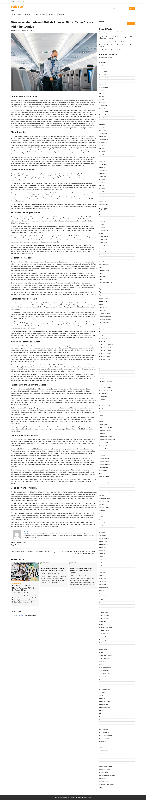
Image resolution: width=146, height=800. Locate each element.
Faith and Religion (104, 372)
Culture (101, 304)
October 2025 (102, 84)
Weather (101, 757)
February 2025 (103, 105)
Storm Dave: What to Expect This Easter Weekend (112, 41)
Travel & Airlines (103, 729)
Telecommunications (104, 707)
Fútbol (100, 418)
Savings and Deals (104, 649)
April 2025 (102, 99)
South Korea (102, 680)
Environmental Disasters (105, 347)
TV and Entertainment (105, 741)
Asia (100, 218)
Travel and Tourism (104, 732)
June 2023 (102, 152)
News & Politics (103, 596)
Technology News (103, 704)
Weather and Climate (104, 763)
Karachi (101, 519)
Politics (101, 624)
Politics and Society (104, 630)
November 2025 (103, 81)
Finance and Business (105, 387)
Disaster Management (105, 319)
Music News (102, 575)
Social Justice (102, 664)
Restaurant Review (104, 636)
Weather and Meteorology (106, 766)
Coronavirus (102, 276)
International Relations (105, 507)
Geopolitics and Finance (105, 436)
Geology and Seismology (105, 430)
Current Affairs (103, 307)
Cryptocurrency (103, 289)
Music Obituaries (103, 578)
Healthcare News (103, 467)
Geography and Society (105, 427)
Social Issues (102, 661)
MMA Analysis (102, 547)
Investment (102, 510)
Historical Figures (103, 470)
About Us (62, 14)
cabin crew (19, 545)
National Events (103, 581)
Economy (101, 329)
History (101, 473)
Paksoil (29, 30)
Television (101, 710)
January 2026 (102, 74)
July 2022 (101, 185)
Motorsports (102, 553)
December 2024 (103, 111)
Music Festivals (103, 569)
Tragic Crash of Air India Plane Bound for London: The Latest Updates (81, 571)
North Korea (102, 599)
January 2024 (102, 136)
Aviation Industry (103, 236)
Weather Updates (103, 781)
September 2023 (103, 142)
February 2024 (103, 133)
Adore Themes (87, 797)
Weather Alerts (103, 760)
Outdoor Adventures (104, 606)
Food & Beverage (103, 393)
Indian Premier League (105, 492)
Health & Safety (103, 455)
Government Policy (104, 446)
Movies (101, 556)
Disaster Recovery (104, 322)
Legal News (102, 526)
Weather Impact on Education (107, 775)
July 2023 (101, 148)
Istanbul (101, 516)
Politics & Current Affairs (105, 627)
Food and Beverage (104, 402)
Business (27, 14)
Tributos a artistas (104, 738)
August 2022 (102, 182)
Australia (101, 224)
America (101, 215)
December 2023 (103, 139)
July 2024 (101, 121)
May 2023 (101, 155)
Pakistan (101, 609)
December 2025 (103, 78)
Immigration (102, 479)
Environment (102, 341)
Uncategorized (103, 750)
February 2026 (103, 71)
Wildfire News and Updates (106, 784)
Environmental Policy (104, 359)
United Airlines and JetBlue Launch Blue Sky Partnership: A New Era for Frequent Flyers (24, 588)
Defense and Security (105, 316)
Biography (102, 248)
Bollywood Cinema (104, 251)
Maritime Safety (103, 535)
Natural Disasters (103, 587)
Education (101, 332)
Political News (102, 621)
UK (100, 744)
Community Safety (104, 270)
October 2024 (102, 115)
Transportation (103, 723)
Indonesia (101, 495)
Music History (102, 572)
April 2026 (102, 65)
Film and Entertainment (105, 381)
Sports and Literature (104, 689)
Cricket (101, 279)
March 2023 (102, 161)
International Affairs (104, 501)
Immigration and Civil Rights (106, 482)
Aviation (101, 233)
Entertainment (103, 338)
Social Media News (104, 670)
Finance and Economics (105, 390)
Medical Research (104, 538)
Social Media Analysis (105, 667)
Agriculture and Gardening (106, 211)
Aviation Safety (103, 242)
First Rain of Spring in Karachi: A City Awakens (111, 49)
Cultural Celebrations (104, 298)
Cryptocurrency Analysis (105, 292)
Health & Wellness (104, 458)
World (100, 787)
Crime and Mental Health (105, 282)
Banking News (103, 245)
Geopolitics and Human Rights (107, 439)
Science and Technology (105, 658)
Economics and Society (105, 325)
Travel (100, 726)
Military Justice (103, 541)
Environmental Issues (105, 353)
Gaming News (103, 424)
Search (101, 21)
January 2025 (102, 108)
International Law (103, 504)
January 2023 (102, 167)
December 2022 (103, 170)
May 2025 (101, 96)
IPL (100, 513)
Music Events (102, 566)
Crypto (101, 285)
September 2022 (103, 179)
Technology (52, 14)
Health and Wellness (104, 464)
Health (35, 14)
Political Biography (104, 615)
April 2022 (102, 195)
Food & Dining (103, 396)
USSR (100, 753)
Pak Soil (17, 7)
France (101, 415)
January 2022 (102, 201)
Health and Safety (104, 461)
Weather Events (103, 772)
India (100, 489)
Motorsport (102, 550)
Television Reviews (104, 713)
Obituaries (102, 603)
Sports (42, 14)
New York (101, 590)
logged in (21, 615)
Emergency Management (106, 335)
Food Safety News (104, 409)
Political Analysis (103, 612)
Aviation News (21, 542)
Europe (101, 368)
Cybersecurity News (104, 313)
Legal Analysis (103, 523)
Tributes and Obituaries (105, 735)
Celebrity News (103, 261)
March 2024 (102, 130)
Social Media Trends (104, 673)
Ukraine (101, 747)
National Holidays (103, 584)
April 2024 (102, 127)
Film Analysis (102, 378)
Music (100, 563)
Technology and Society (105, 701)
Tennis (101, 716)
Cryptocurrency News (105, 295)
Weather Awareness (104, 769)
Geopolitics (102, 433)
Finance (101, 384)
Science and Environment (106, 655)
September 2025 (103, 87)
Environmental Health (105, 350)
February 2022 (103, 198)
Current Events (103, 310)
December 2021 (103, 204)
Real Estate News (104, 633)
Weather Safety (103, 778)
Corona (101, 273)
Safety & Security (103, 646)
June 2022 (102, 188)
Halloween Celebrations (105, 449)
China (100, 267)
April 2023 (102, 158)
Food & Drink (102, 399)
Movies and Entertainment (106, 559)
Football (101, 412)
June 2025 (102, 93)
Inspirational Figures (104, 498)
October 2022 (102, 176)
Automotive (102, 227)
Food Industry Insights (105, 406)
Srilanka (101, 695)
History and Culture (104, 476)
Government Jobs (104, 442)
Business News (103, 258)
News (20, 14)
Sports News (102, 692)
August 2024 (102, 118)
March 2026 (102, 68)
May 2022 (101, 192)
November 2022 (103, 173)
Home (14, 14)
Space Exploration (104, 683)
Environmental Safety (105, 362)
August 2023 (102, 145)
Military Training (103, 544)
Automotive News (103, 230)
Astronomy (102, 221)
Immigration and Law (104, 486)
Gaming (101, 421)
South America (103, 676)
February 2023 (103, 164)
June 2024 (102, 124)
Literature (101, 529)
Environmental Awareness (106, 344)
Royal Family (102, 640)
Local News (102, 532)
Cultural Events (103, 301)
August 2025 (102, 90)
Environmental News (104, 356)
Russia (101, 643)
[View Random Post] (133, 14)
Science (101, 652)
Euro (100, 365)
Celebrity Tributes (103, 264)
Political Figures (103, 618)
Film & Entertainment (104, 375)
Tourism (101, 720)
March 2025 (102, 102)
